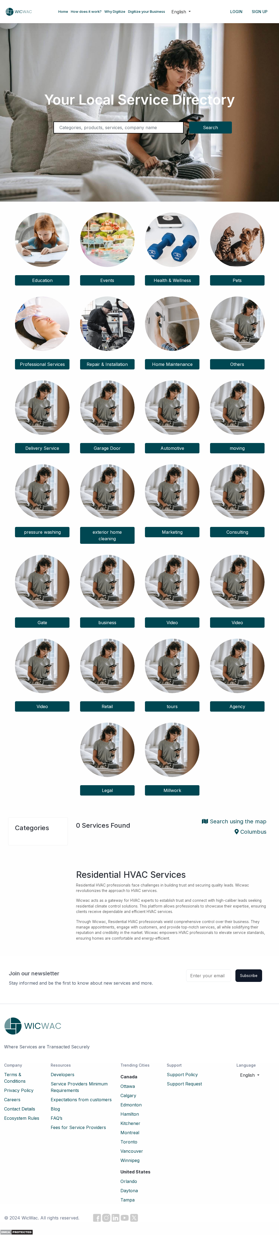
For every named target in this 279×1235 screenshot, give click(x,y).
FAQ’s (56, 1118)
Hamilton (129, 1114)
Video (172, 622)
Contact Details (19, 1109)
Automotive (172, 448)
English (179, 11)
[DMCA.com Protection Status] (16, 1232)
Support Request (184, 1084)
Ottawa (127, 1086)
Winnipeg (130, 1160)
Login (236, 11)
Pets (237, 280)
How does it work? (86, 11)
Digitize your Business (146, 11)
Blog (55, 1109)
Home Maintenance (172, 364)
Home (63, 11)
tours (172, 706)
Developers (62, 1074)
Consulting (237, 532)
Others (237, 364)
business (107, 622)
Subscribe (248, 975)
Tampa (127, 1200)
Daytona (129, 1190)
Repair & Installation (107, 364)
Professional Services (42, 364)
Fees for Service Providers (78, 1127)
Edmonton (131, 1104)
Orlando (128, 1181)
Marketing (172, 532)
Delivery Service (42, 448)
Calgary (128, 1095)
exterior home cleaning (107, 535)
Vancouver (131, 1151)
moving (237, 448)
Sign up (260, 11)
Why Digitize (114, 11)
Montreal (129, 1132)
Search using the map (237, 821)
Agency (237, 706)
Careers (12, 1099)
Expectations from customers (81, 1099)
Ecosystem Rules (21, 1118)
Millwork (172, 790)
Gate (42, 622)
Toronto (128, 1142)
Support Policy (182, 1074)
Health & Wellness (172, 280)
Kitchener (130, 1123)
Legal (107, 790)
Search (210, 127)
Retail (107, 706)
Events (107, 280)
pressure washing (42, 532)
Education (42, 280)
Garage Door (107, 448)
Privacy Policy (19, 1090)
